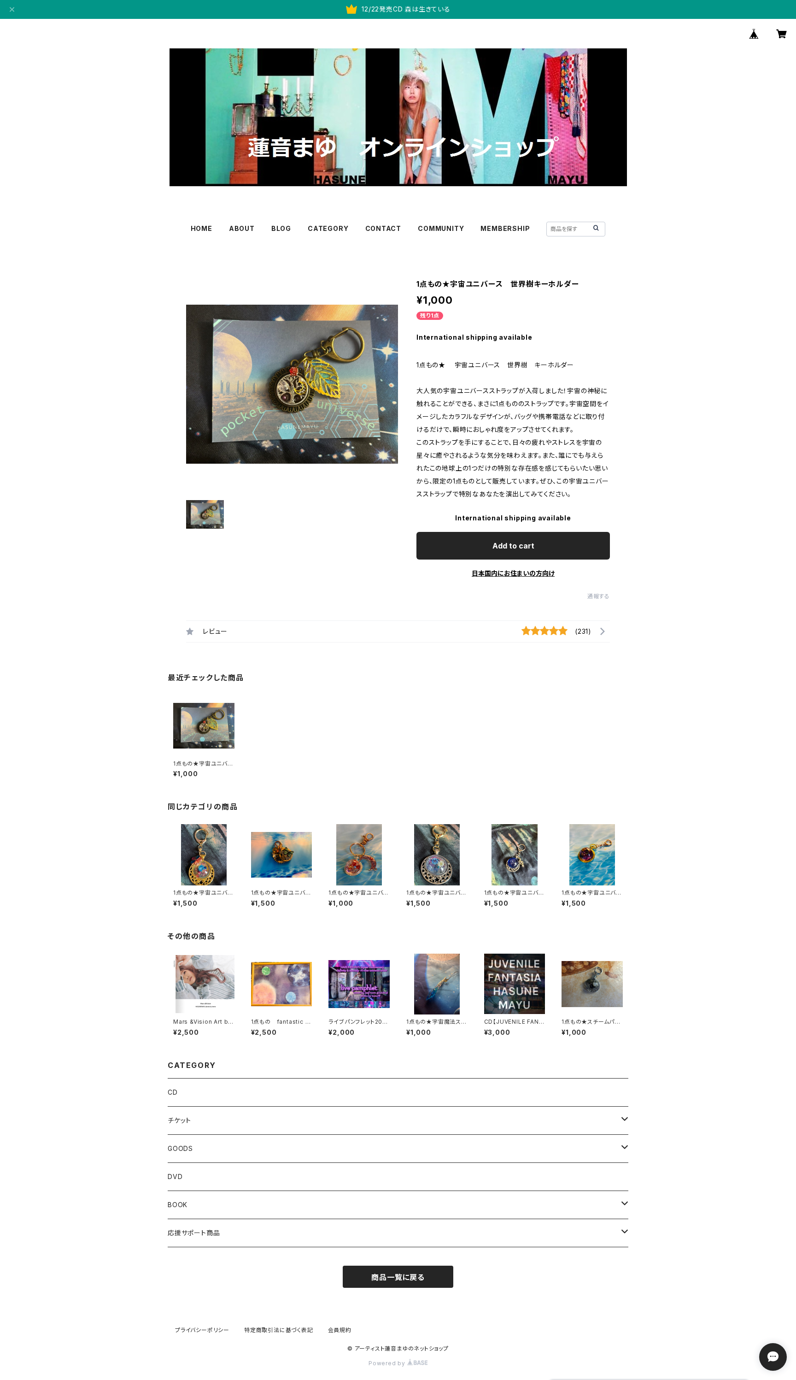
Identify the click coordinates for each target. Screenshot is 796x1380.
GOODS (180, 1148)
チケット (179, 1120)
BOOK (177, 1205)
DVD (175, 1176)
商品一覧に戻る (398, 1277)
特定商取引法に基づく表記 (278, 1330)
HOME (201, 228)
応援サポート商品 (194, 1233)
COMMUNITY (441, 228)
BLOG (281, 228)
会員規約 (339, 1330)
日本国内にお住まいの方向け (513, 573)
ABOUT (242, 228)
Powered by (388, 1363)
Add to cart (513, 545)
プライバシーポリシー (202, 1330)
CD (173, 1092)
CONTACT (383, 228)
